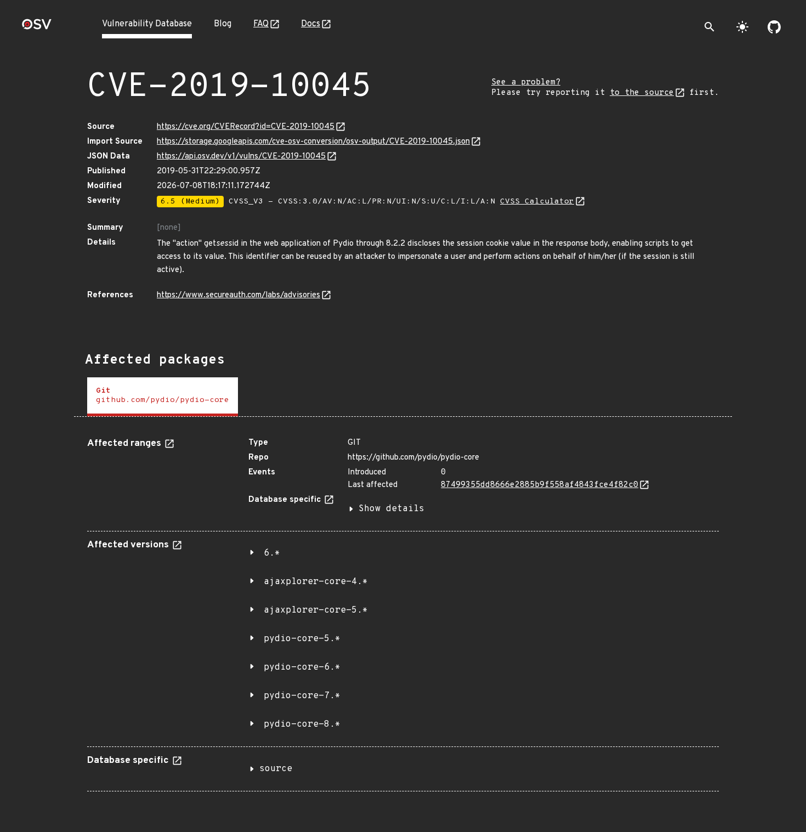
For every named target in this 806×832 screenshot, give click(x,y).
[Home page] (37, 27)
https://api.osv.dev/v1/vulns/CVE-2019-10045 (241, 156)
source (275, 768)
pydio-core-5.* (302, 638)
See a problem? (525, 82)
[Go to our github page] (774, 26)
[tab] (162, 396)
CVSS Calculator (537, 201)
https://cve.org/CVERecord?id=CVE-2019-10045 (245, 127)
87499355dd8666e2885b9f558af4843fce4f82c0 (539, 485)
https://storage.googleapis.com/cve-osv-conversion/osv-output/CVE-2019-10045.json (313, 142)
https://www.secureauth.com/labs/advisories (238, 295)
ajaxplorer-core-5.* (316, 610)
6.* (272, 553)
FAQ (261, 24)
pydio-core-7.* (302, 695)
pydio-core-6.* (302, 667)
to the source (642, 93)
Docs (310, 24)
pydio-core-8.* (302, 724)
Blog (222, 24)
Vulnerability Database (147, 24)
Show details (391, 508)
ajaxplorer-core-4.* (316, 581)
